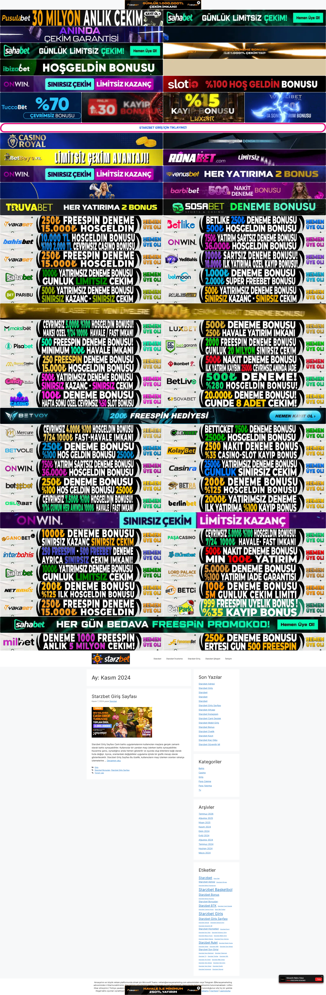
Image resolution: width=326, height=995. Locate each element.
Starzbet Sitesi (203, 946)
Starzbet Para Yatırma (221, 939)
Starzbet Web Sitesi (218, 959)
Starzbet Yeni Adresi (205, 963)
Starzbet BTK (207, 905)
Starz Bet (217, 878)
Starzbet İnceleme (174, 658)
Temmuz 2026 (206, 814)
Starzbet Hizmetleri (209, 928)
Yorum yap (99, 773)
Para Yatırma (205, 785)
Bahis (201, 768)
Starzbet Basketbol (215, 889)
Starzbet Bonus (206, 727)
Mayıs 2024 (205, 853)
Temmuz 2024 (206, 844)
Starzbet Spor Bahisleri (206, 953)
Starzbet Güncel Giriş (217, 922)
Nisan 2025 (204, 822)
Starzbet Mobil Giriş (209, 723)
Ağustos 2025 (206, 818)
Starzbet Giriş (194, 658)
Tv (200, 790)
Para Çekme (205, 781)
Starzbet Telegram (221, 953)
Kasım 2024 (205, 827)
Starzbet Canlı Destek (210, 718)
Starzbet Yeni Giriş (219, 963)
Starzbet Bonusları (102, 770)
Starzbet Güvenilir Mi (209, 744)
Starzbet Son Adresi (226, 946)
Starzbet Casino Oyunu (206, 909)
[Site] (81, 224)
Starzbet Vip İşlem (205, 959)
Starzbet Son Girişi (208, 949)
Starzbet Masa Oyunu (206, 936)
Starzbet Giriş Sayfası (114, 696)
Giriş (96, 767)
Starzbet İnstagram (208, 714)
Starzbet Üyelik (206, 731)
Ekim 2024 (204, 831)
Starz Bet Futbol (220, 909)
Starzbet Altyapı (207, 710)
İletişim (228, 658)
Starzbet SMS (214, 946)
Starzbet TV (202, 956)
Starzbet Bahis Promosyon (207, 885)
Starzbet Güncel (204, 922)
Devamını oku (114, 760)
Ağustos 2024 (206, 840)
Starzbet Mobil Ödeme (206, 939)
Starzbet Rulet (208, 942)
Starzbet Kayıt (206, 736)
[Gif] (163, 311)
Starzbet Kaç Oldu (208, 740)
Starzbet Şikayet (212, 658)
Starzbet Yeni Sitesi (205, 966)
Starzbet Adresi (207, 684)
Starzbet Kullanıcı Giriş (219, 932)
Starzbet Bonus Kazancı (206, 898)
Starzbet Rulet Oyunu (226, 943)
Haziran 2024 (206, 848)
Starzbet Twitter (213, 956)
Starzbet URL (224, 956)
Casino (202, 772)
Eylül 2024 (204, 835)
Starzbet (157, 658)
